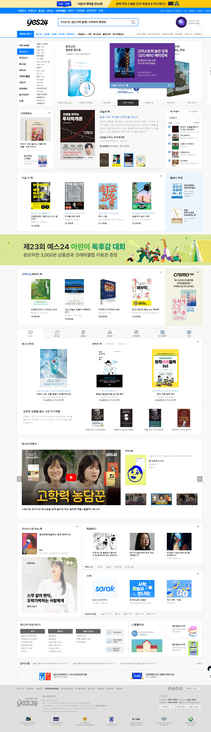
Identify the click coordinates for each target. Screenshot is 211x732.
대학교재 (39, 85)
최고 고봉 (102, 216)
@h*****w (139, 614)
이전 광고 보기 (198, 26)
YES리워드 (114, 640)
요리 (38, 76)
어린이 (38, 68)
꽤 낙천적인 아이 (156, 461)
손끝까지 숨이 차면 (140, 216)
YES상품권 (81, 642)
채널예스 (91, 528)
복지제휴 (109, 688)
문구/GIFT (24, 94)
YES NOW (24, 45)
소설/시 (39, 44)
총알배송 (52, 636)
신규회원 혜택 (26, 642)
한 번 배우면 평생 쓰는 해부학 (145, 309)
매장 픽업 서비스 (56, 642)
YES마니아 (81, 636)
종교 (42, 50)
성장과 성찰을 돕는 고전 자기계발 (41, 411)
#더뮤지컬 (129, 567)
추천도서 (188, 34)
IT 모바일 (39, 91)
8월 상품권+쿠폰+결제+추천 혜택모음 (94, 663)
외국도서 (23, 58)
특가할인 (179, 34)
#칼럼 (108, 567)
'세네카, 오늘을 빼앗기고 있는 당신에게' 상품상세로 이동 (184, 129)
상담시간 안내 (194, 707)
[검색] (133, 22)
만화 (38, 62)
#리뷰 (100, 567)
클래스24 (107, 34)
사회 (38, 53)
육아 (42, 76)
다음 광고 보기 (201, 26)
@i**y (117, 614)
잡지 (42, 65)
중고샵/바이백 (26, 645)
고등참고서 (40, 103)
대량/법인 (198, 34)
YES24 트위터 (177, 688)
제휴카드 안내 (26, 648)
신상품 (46, 34)
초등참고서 (40, 97)
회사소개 (20, 688)
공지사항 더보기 (199, 663)
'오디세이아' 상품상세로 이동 (184, 138)
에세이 (45, 44)
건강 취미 (39, 82)
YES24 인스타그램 (180, 688)
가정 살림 (39, 80)
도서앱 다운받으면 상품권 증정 (138, 663)
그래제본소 (26, 113)
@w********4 (106, 614)
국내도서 (23, 51)
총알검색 (52, 639)
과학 (42, 53)
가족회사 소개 (193, 688)
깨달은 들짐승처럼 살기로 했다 (110, 394)
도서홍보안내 (80, 688)
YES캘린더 (114, 632)
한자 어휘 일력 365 (165, 394)
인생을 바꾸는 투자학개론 (112, 137)
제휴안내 (100, 688)
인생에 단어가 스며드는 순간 (44, 309)
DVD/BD (23, 88)
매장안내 (70, 34)
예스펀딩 (97, 34)
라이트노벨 (45, 62)
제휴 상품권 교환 (83, 639)
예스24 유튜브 (29, 443)
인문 (38, 47)
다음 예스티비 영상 (199, 479)
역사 (42, 47)
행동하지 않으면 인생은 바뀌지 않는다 (130, 430)
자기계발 (39, 59)
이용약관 (39, 688)
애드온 (23, 651)
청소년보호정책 (67, 688)
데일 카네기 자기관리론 (154, 430)
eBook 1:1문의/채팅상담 (189, 702)
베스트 (39, 34)
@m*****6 (127, 614)
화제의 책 (32, 274)
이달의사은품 (167, 34)
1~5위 (170, 123)
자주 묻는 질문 (180, 707)
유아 (38, 71)
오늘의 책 (105, 111)
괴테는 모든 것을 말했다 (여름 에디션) (53, 394)
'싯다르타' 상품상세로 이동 (184, 163)
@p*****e (151, 614)
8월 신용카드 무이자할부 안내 (50, 663)
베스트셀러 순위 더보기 (197, 123)
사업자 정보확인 (100, 706)
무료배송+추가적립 (29, 639)
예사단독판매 (154, 34)
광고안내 (91, 688)
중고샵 (22, 64)
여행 (38, 65)
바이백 (62, 34)
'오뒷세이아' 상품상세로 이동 (184, 155)
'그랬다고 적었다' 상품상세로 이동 (184, 146)
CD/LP (22, 82)
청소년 (38, 74)
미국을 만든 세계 (72, 216)
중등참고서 (40, 100)
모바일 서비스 (54, 648)
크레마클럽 (24, 76)
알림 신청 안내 (55, 645)
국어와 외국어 (41, 88)
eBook (22, 70)
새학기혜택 (141, 34)
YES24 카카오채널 (169, 688)
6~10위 (177, 123)
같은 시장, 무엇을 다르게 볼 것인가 (119, 117)
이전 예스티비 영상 (19, 479)
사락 (89, 34)
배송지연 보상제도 (114, 649)
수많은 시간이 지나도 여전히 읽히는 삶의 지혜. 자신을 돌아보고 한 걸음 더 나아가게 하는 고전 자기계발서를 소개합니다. (47, 419)
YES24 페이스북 (173, 688)
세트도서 (122, 343)
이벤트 (54, 34)
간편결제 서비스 (55, 651)
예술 (38, 50)
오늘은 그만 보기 (118, 85)
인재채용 (29, 688)
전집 (42, 71)
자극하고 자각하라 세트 (109, 309)
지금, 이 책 (27, 177)
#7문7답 (117, 567)
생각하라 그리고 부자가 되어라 (184, 430)
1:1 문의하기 (166, 707)
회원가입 (169, 11)
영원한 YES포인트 (28, 636)
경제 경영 (39, 56)
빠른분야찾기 (26, 34)
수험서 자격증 (41, 94)
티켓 (21, 101)
